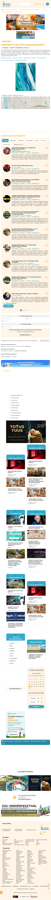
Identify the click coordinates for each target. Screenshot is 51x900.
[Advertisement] (25, 383)
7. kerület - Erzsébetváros (16, 47)
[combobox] (3, 144)
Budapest (5, 47)
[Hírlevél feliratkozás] (35, 4)
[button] (25, 103)
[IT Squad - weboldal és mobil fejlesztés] (34, 897)
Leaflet (48, 108)
